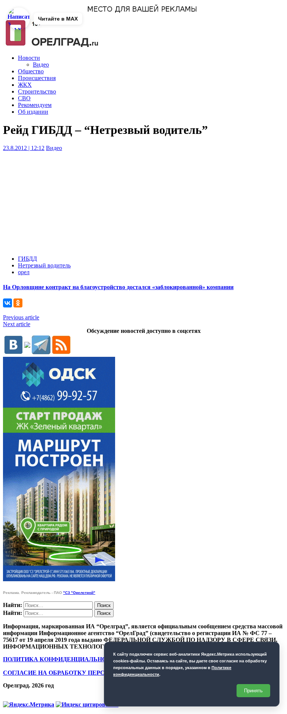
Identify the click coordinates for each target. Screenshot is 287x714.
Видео (41, 64)
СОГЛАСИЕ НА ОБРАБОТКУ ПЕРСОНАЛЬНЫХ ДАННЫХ (87, 672)
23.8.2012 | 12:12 (23, 148)
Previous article (21, 317)
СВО (24, 98)
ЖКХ (25, 85)
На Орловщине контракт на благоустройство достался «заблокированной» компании (118, 287)
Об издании (33, 111)
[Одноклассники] (17, 302)
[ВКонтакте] (7, 302)
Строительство (37, 91)
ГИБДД (27, 258)
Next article (16, 324)
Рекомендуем (35, 105)
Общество (31, 71)
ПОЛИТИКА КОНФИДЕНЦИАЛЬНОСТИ (61, 659)
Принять (253, 690)
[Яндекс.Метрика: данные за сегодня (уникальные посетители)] (28, 704)
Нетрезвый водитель (44, 265)
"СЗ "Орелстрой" (79, 593)
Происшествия (37, 78)
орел (24, 272)
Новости (29, 58)
